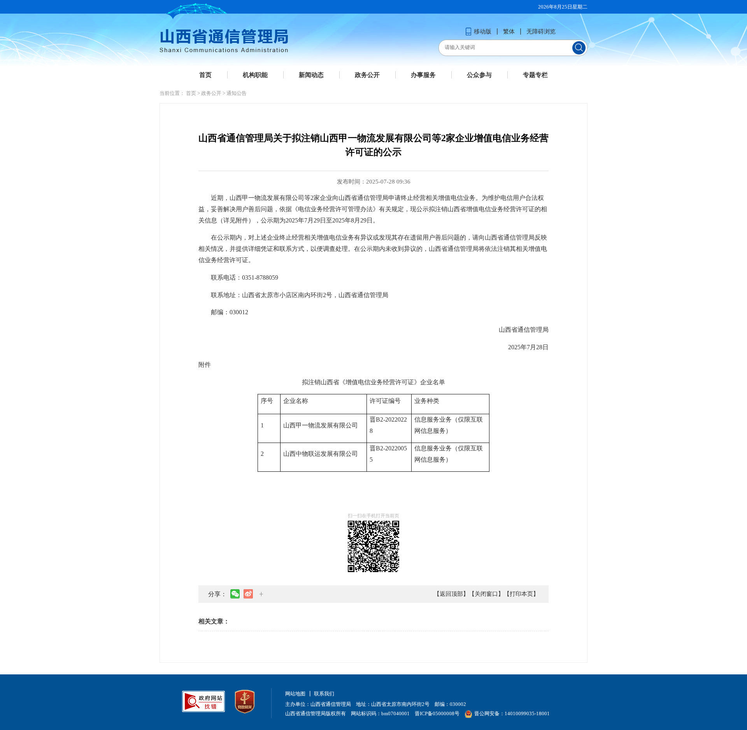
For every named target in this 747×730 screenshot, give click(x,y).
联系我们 (324, 694)
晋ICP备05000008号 (437, 713)
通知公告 (236, 93)
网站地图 (295, 694)
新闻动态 (311, 75)
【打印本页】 (521, 594)
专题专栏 (535, 75)
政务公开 (367, 75)
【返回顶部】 (451, 594)
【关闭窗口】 (486, 594)
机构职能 (255, 75)
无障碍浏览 (541, 31)
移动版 (482, 31)
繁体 (509, 31)
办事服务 (423, 75)
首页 (205, 75)
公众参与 (479, 75)
